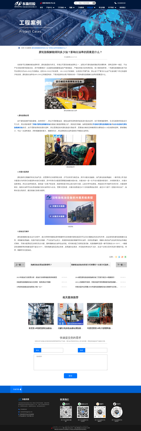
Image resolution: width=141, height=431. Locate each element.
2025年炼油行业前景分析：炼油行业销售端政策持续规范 (37, 277)
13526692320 (121, 3)
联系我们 (123, 7)
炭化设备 (111, 389)
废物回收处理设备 (123, 389)
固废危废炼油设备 (99, 389)
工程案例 (81, 7)
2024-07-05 (73, 57)
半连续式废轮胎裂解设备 (102, 124)
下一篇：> (121, 265)
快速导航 (16, 389)
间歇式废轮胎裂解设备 (41, 124)
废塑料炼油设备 (52, 389)
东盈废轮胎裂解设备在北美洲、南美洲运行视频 (34, 282)
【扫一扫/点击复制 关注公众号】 (82, 420)
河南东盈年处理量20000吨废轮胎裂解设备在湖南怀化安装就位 (97, 287)
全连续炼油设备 (28, 389)
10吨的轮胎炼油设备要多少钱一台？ (29, 287)
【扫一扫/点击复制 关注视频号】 (99, 420)
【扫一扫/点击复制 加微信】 (66, 420)
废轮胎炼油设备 (40, 389)
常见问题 (102, 7)
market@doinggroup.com (26, 411)
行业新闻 (28, 48)
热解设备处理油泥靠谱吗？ (41, 265)
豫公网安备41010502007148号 (82, 428)
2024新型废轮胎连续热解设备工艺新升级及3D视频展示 (94, 277)
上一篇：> (20, 265)
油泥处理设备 (75, 389)
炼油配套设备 (135, 389)
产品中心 (49, 7)
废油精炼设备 (87, 389)
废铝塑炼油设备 (64, 389)
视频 (70, 7)
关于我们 (111, 7)
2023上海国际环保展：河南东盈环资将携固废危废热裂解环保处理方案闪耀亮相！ (97, 282)
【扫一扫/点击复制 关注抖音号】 (116, 420)
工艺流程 (61, 7)
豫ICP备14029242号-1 (68, 428)
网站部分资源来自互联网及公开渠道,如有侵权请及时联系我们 (70, 429)
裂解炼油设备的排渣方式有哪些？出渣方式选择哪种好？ (90, 265)
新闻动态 (90, 7)
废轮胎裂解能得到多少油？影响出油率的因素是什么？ (49, 48)
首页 (41, 7)
